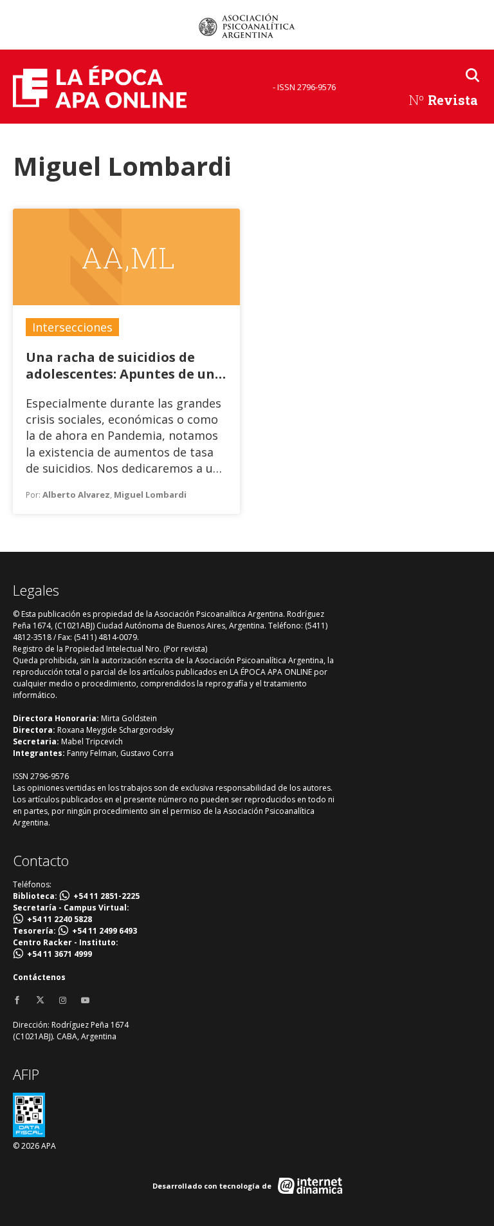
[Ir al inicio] (100, 86)
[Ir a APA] (247, 26)
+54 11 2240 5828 (59, 919)
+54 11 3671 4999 (59, 953)
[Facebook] (17, 1000)
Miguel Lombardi (150, 494)
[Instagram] (62, 1000)
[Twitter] (40, 1000)
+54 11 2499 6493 (104, 930)
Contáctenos (39, 977)
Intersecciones (72, 327)
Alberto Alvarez (76, 494)
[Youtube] (85, 1000)
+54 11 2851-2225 (106, 896)
